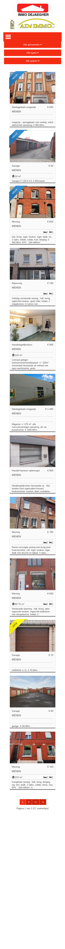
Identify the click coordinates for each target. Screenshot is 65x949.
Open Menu (8, 37)
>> (35, 802)
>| (43, 802)
